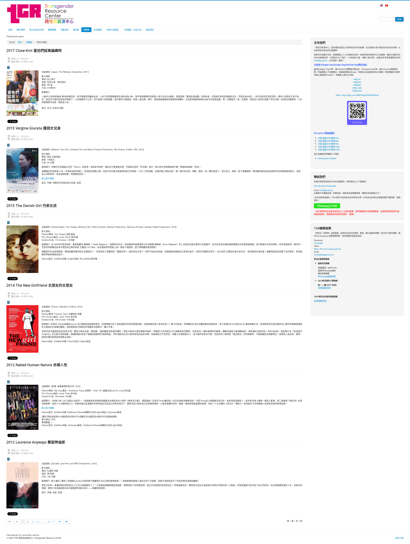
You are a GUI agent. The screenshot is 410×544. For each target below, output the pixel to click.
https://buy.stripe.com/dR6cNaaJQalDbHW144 (357, 95)
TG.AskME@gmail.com (324, 254)
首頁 (10, 29)
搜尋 (399, 19)
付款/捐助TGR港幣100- (328, 138)
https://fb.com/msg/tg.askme (327, 248)
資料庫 (76, 29)
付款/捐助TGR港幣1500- (329, 149)
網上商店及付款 (36, 29)
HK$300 (357, 82)
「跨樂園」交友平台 (132, 29)
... (44, 521)
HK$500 (357, 84)
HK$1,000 (357, 87)
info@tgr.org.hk (320, 60)
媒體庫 (86, 29)
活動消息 (64, 29)
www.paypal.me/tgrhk (327, 158)
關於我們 (21, 29)
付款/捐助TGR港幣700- (328, 143)
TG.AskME (318, 243)
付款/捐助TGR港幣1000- (329, 146)
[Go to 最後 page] (67, 521)
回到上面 (399, 537)
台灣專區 (98, 29)
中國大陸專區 (112, 29)
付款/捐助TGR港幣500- (328, 140)
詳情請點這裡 (320, 300)
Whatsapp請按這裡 (327, 276)
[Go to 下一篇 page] (60, 521)
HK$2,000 (357, 90)
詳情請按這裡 (324, 287)
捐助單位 (150, 29)
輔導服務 (52, 29)
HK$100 (357, 79)
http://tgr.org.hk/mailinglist (325, 185)
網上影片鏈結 (48, 178)
